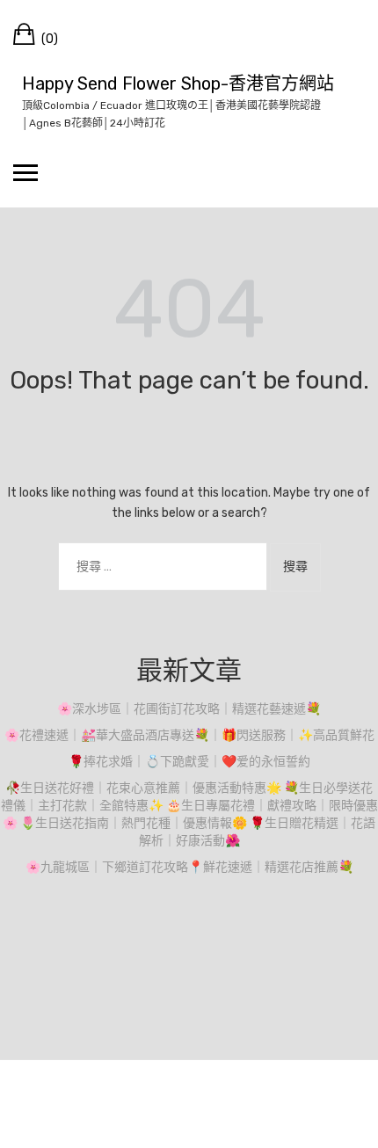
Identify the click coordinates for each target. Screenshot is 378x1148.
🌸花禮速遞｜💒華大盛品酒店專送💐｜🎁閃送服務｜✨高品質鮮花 (189, 735)
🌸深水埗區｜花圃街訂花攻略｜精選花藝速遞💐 (189, 708)
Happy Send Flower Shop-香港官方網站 (178, 83)
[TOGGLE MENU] (25, 172)
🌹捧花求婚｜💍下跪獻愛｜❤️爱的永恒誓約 (189, 761)
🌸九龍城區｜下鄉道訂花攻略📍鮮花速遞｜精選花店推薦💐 (189, 867)
